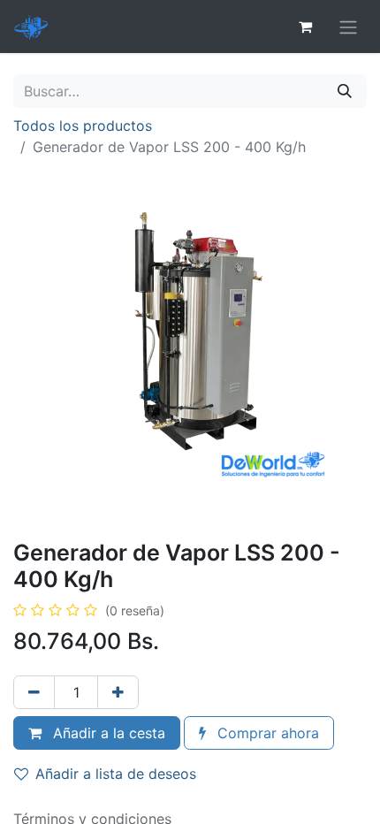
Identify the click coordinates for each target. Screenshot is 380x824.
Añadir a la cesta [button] (107, 733)
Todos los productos (82, 125)
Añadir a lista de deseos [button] (115, 773)
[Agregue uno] (118, 692)
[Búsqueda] (345, 91)
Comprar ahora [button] (266, 733)
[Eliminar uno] (34, 692)
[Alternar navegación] (348, 26)
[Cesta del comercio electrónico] (305, 26)
